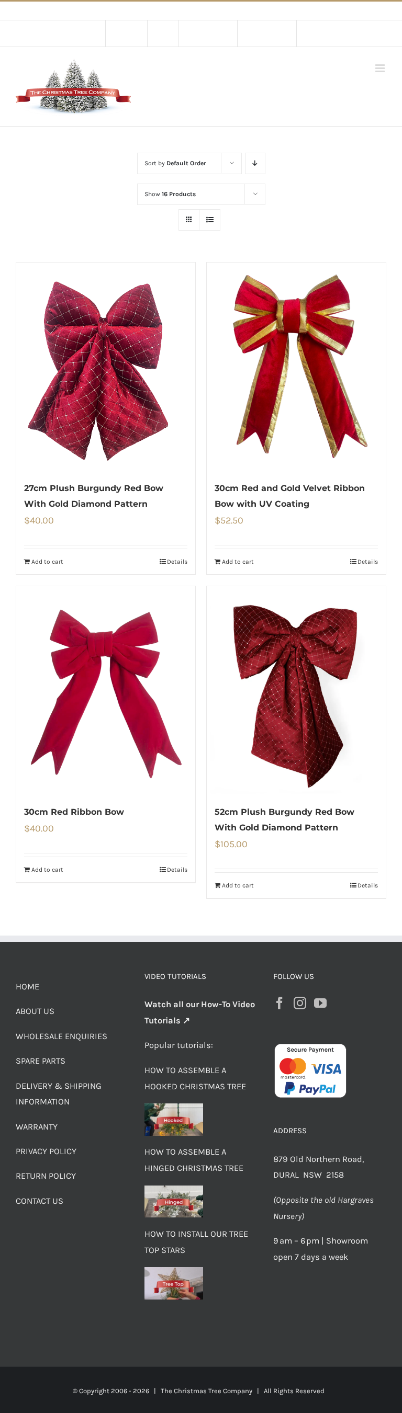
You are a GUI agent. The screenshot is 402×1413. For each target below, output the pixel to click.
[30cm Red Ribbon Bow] (105, 690)
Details (177, 561)
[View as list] (209, 220)
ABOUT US (35, 1011)
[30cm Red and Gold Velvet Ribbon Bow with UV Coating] (296, 366)
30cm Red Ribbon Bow (74, 812)
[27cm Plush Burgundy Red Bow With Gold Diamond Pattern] (105, 366)
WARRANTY (37, 1127)
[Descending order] (255, 163)
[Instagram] (300, 1003)
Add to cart (47, 561)
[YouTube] (320, 1003)
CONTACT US (39, 1201)
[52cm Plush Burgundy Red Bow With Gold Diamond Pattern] (296, 690)
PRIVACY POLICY (46, 1151)
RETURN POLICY (46, 1176)
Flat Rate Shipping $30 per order (224, 11)
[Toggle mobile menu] (380, 68)
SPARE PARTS (40, 1061)
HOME (27, 987)
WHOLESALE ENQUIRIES (61, 1036)
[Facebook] (279, 1003)
